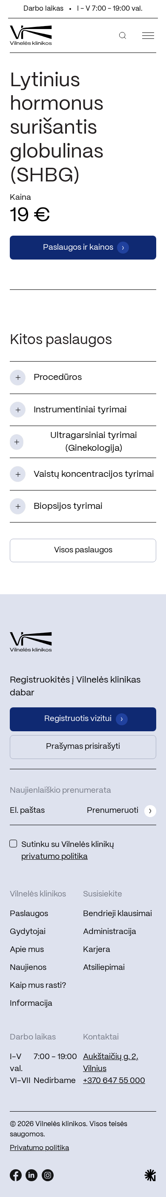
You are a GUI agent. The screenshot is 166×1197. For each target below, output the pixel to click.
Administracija (109, 932)
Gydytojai (28, 932)
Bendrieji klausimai (117, 914)
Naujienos (28, 968)
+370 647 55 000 (114, 1081)
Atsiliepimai (104, 968)
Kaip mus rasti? (38, 986)
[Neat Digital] (150, 1175)
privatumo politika (54, 857)
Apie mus (27, 950)
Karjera (96, 950)
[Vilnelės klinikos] (31, 35)
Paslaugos (29, 914)
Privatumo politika (39, 1148)
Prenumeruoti (112, 811)
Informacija (31, 1003)
